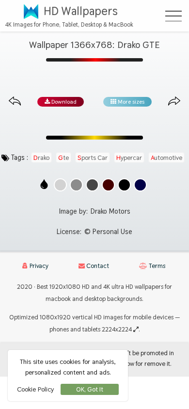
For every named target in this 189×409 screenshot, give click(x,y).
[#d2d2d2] (60, 184)
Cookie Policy (35, 389)
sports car (93, 157)
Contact (97, 266)
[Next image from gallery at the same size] (174, 101)
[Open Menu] (173, 16)
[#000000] (124, 184)
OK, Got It (89, 389)
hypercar (129, 157)
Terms (156, 266)
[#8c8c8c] (76, 184)
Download (63, 102)
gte (63, 157)
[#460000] (108, 184)
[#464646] (92, 184)
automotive (166, 157)
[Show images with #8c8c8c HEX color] (76, 184)
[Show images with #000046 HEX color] (140, 184)
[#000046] (140, 184)
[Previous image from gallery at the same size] (15, 101)
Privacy (38, 266)
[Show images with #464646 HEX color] (92, 184)
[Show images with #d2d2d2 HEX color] (60, 184)
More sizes (130, 102)
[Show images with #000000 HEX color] (124, 184)
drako (41, 157)
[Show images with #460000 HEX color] (108, 184)
